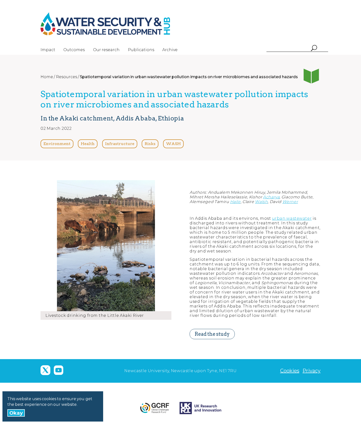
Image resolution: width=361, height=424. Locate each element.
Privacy (311, 371)
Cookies (289, 371)
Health (88, 143)
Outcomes (74, 49)
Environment (56, 143)
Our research (106, 49)
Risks (150, 143)
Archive (170, 49)
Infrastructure (119, 143)
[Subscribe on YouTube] (58, 370)
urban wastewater (292, 218)
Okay (16, 413)
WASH (173, 143)
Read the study (212, 334)
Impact (48, 49)
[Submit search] (313, 48)
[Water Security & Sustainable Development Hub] (114, 23)
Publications (141, 49)
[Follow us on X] (45, 370)
